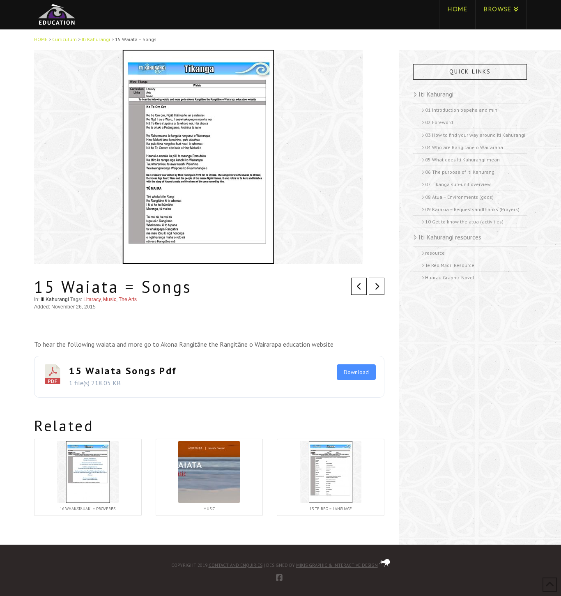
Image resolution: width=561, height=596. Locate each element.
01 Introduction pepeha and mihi (462, 110)
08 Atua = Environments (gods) (459, 197)
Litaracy (92, 299)
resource (435, 253)
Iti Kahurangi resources (449, 237)
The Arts (128, 299)
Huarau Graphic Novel (449, 277)
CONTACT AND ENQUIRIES (235, 565)
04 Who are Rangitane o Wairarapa (464, 147)
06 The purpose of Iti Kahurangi (460, 172)
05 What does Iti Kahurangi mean (462, 159)
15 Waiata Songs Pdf (123, 370)
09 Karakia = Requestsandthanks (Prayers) (472, 209)
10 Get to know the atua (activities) (464, 222)
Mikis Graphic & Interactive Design (337, 565)
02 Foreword (439, 122)
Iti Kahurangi (55, 299)
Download (356, 372)
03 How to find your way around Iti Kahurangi (475, 135)
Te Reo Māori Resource (449, 265)
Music (109, 299)
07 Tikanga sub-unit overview (458, 184)
